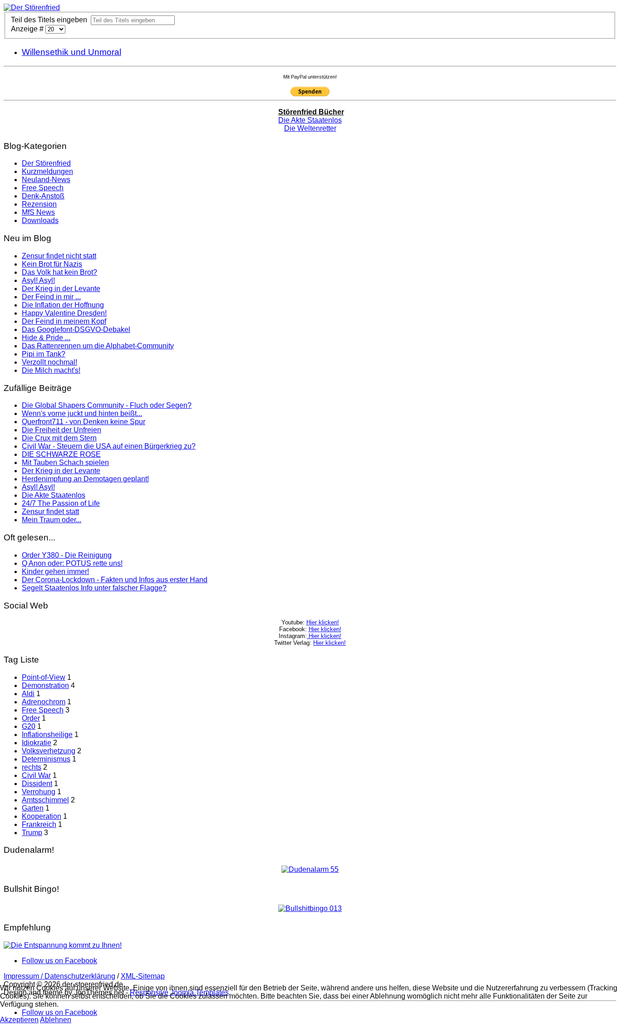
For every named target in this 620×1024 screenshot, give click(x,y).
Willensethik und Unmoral (71, 52)
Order (31, 718)
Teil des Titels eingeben (51, 20)
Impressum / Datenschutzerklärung (59, 976)
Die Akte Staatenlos (310, 120)
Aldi (28, 694)
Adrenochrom (43, 702)
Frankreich (39, 824)
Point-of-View (43, 677)
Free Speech (43, 710)
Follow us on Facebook (59, 961)
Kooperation (41, 816)
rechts (31, 767)
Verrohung (38, 792)
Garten (33, 808)
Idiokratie (36, 743)
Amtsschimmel (45, 800)
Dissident (37, 783)
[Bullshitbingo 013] (310, 908)
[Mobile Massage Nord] (63, 945)
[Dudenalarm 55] (310, 869)
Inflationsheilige (47, 734)
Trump (32, 832)
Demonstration (45, 685)
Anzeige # (28, 29)
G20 (28, 726)
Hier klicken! (322, 622)
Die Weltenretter (310, 128)
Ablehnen (55, 1020)
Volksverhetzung (48, 751)
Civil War (36, 775)
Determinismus (46, 759)
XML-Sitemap (143, 976)
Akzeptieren (19, 1020)
